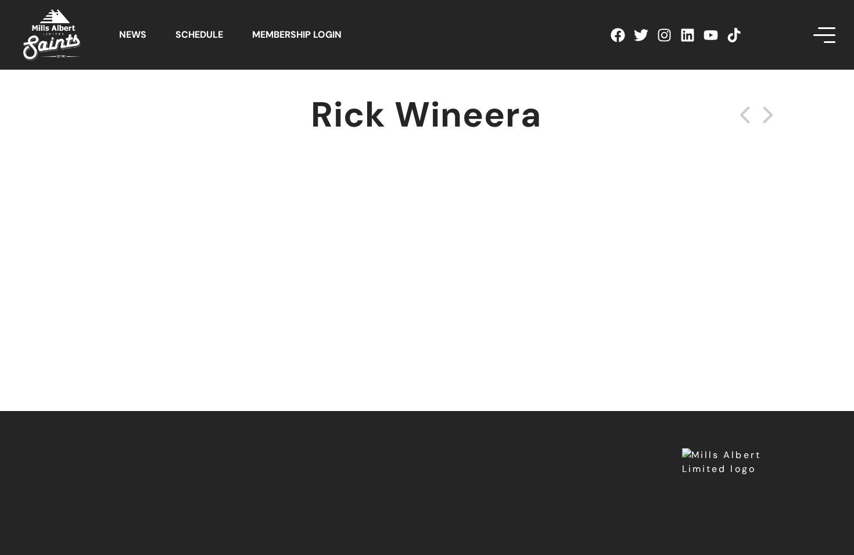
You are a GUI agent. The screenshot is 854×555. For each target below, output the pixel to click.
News (132, 34)
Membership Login (297, 34)
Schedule (199, 34)
